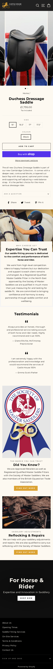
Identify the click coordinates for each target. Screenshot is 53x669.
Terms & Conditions (12, 641)
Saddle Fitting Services (13, 632)
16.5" (21, 125)
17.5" (39, 125)
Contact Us (7, 650)
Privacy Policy (9, 645)
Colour (26, 132)
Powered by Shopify (26, 667)
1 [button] (25, 88)
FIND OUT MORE (25, 488)
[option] (26, 48)
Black (26, 137)
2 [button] (28, 88)
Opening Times (9, 627)
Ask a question (13, 194)
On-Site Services (10, 636)
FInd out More (25, 552)
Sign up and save (12, 658)
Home (26, 93)
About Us (7, 623)
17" (30, 125)
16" (12, 125)
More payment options (26, 160)
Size (26, 120)
